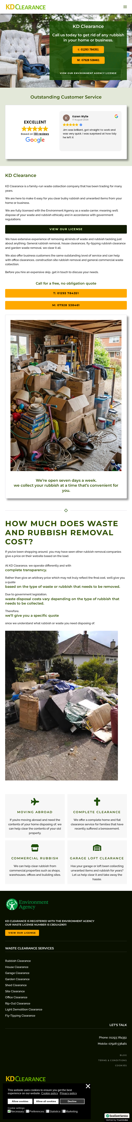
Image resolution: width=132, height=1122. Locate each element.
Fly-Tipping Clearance (20, 1015)
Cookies (121, 1065)
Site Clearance (15, 991)
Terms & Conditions (112, 1060)
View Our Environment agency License (88, 73)
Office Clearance (16, 997)
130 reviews (41, 134)
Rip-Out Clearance (17, 1003)
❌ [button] (88, 1086)
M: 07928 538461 (88, 60)
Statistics (54, 1111)
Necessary (17, 1111)
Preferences (36, 1111)
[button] (125, 7)
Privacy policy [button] (68, 1093)
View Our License (66, 229)
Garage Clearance (17, 973)
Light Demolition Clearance (23, 1009)
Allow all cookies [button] (46, 1101)
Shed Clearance (16, 985)
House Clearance (16, 967)
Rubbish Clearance (18, 961)
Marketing (72, 1111)
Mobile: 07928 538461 (112, 1043)
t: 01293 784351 (88, 49)
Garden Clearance (17, 979)
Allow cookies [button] (20, 1101)
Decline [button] (72, 1101)
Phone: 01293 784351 (113, 1037)
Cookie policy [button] (49, 1093)
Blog (123, 1055)
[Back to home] (25, 7)
